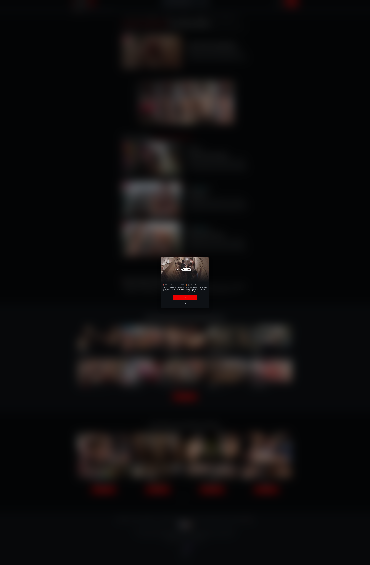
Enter (185, 297)
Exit (185, 303)
